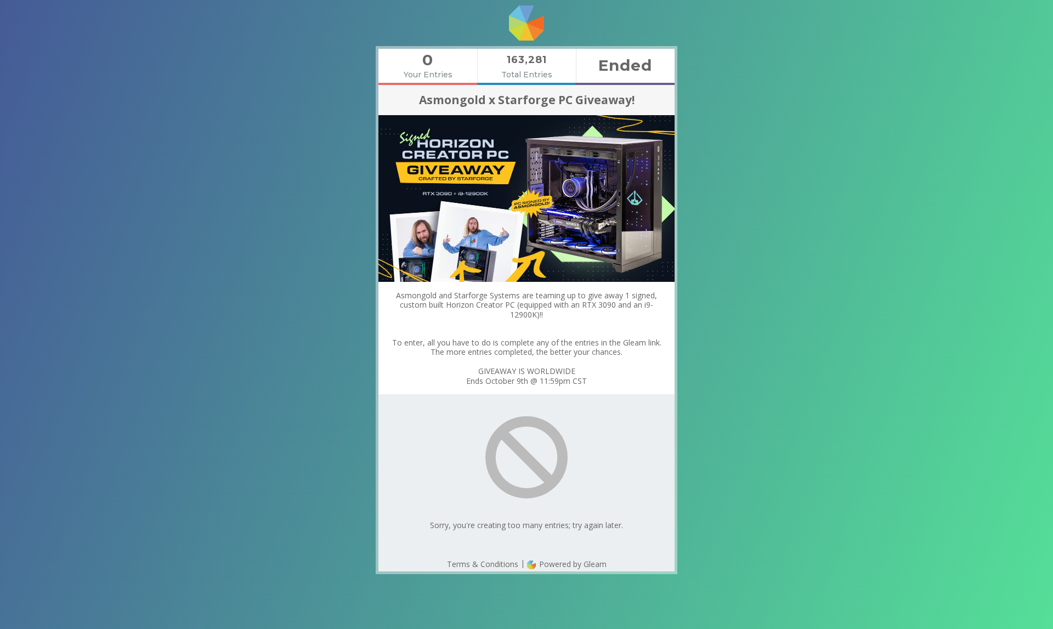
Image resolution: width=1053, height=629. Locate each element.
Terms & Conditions (482, 564)
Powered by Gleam (572, 564)
